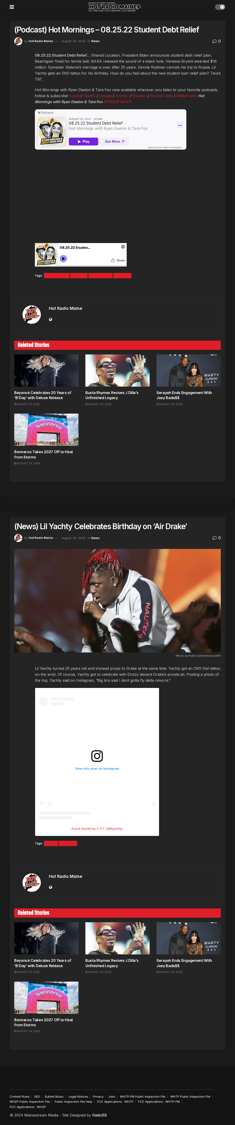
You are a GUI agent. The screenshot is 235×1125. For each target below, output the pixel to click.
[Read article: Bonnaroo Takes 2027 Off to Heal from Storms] (46, 430)
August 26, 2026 (99, 404)
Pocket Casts (161, 95)
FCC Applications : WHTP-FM (159, 1101)
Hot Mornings (56, 275)
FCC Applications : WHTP (115, 1101)
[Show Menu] (12, 7)
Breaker (139, 95)
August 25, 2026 (170, 404)
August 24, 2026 (28, 463)
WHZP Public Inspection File (30, 1101)
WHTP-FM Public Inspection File (142, 1096)
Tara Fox (122, 275)
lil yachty (68, 843)
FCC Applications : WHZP (28, 1107)
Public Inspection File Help (73, 1101)
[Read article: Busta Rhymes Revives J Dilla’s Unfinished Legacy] (117, 370)
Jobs (111, 1096)
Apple (74, 95)
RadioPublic (186, 95)
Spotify (89, 95)
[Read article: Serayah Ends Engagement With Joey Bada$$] (189, 370)
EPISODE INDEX (117, 101)
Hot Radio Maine (41, 41)
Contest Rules (20, 1096)
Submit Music (54, 1096)
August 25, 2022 (73, 41)
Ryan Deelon (100, 275)
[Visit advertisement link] (117, 288)
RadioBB (99, 1115)
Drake (51, 843)
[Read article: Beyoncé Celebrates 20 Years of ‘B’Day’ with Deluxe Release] (46, 370)
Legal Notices (78, 1096)
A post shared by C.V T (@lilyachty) (97, 828)
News (95, 41)
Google (105, 95)
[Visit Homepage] (114, 7)
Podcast (79, 275)
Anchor (122, 95)
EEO (37, 1096)
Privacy (98, 1096)
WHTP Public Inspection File (190, 1096)
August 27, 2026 (28, 404)
